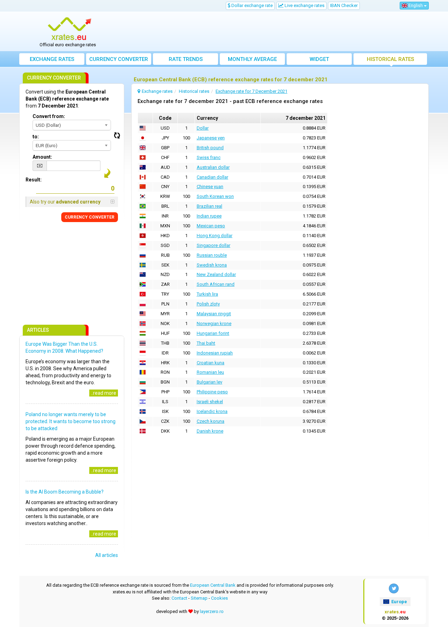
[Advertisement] (275, 31)
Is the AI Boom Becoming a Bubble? (65, 492)
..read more (103, 393)
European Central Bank (213, 585)
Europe (398, 601)
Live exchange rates (304, 5)
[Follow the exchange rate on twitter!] (394, 588)
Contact (179, 598)
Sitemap (199, 598)
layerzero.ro (212, 611)
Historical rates (390, 59)
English (415, 5)
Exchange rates (52, 59)
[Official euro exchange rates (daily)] (70, 29)
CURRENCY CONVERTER (89, 217)
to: (36, 136)
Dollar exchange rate (251, 5)
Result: (34, 179)
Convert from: (49, 116)
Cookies (219, 598)
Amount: (42, 157)
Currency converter (118, 59)
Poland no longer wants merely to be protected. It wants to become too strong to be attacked (70, 421)
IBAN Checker (344, 5)
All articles (106, 555)
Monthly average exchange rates (252, 60)
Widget (319, 59)
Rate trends (186, 59)
